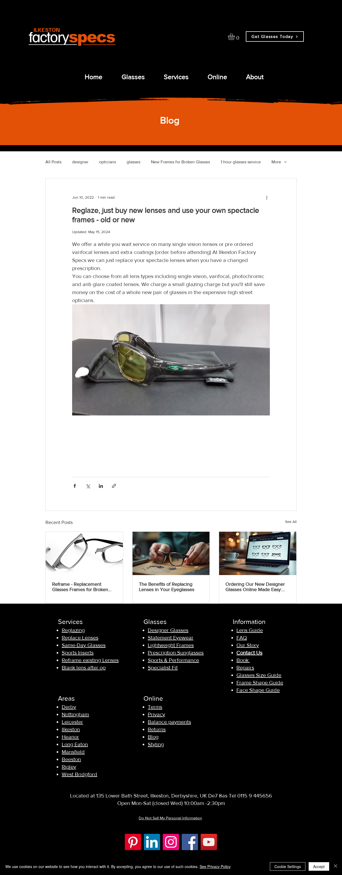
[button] (235, 36)
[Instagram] (171, 842)
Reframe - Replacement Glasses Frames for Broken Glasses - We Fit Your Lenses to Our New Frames (82, 586)
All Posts (53, 162)
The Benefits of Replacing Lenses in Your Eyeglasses (166, 586)
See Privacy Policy (215, 866)
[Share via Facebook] (74, 485)
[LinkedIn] (152, 842)
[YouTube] (209, 842)
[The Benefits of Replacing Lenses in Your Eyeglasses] (171, 553)
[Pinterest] (133, 842)
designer (80, 162)
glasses (133, 162)
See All (291, 521)
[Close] (335, 866)
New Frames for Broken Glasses (180, 162)
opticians (107, 162)
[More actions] (266, 197)
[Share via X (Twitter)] (87, 485)
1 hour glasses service (241, 162)
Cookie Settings (287, 866)
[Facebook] (190, 842)
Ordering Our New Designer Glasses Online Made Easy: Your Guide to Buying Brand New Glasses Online (255, 586)
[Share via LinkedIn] (100, 485)
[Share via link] (113, 485)
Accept (319, 866)
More (276, 162)
